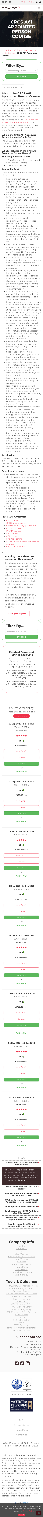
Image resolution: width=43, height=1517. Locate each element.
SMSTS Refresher (21, 1320)
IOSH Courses (21, 1301)
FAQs (21, 1420)
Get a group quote (17, 614)
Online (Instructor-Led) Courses (21, 1294)
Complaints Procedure (21, 1272)
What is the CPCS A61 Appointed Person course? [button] (21, 1164)
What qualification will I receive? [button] (21, 1206)
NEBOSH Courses (21, 1330)
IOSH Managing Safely (21, 1304)
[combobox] (21, 71)
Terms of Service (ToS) (21, 1264)
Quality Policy (21, 1275)
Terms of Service (21, 1425)
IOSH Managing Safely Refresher (21, 1312)
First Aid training (14, 539)
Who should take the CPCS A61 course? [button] (21, 1188)
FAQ (22, 1251)
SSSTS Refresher (21, 1325)
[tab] (21, 1163)
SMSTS (21, 1317)
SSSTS (21, 1322)
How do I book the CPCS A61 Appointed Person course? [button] (22, 1225)
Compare (21, 757)
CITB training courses (16, 523)
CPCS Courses (8, 53)
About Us (21, 1246)
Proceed (21, 76)
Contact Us (21, 1249)
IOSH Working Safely (21, 1307)
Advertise (21, 1262)
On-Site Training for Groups (21, 1288)
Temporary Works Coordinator (21, 1328)
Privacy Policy (21, 1267)
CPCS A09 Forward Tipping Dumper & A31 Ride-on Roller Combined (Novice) (21, 684)
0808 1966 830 (30, 1337)
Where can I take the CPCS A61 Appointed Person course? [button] (21, 1219)
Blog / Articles (21, 1254)
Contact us (21, 1435)
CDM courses (12, 536)
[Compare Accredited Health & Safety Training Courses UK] (11, 8)
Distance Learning (21, 1299)
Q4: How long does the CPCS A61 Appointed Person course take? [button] (21, 1201)
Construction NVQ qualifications (21, 526)
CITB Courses (21, 1315)
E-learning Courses (21, 1296)
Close (21, 1515)
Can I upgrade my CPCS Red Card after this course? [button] (21, 1212)
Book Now (21, 764)
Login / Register (21, 1259)
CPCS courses (12, 520)
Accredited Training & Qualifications (19, 50)
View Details (21, 751)
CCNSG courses (13, 528)
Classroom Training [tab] (13, 87)
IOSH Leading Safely (21, 1309)
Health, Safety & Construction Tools (21, 1286)
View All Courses (21, 716)
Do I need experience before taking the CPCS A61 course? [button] (21, 1194)
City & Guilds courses (16, 547)
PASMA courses (13, 531)
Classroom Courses (21, 1291)
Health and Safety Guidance (21, 1257)
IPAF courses (12, 534)
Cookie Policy (21, 1270)
